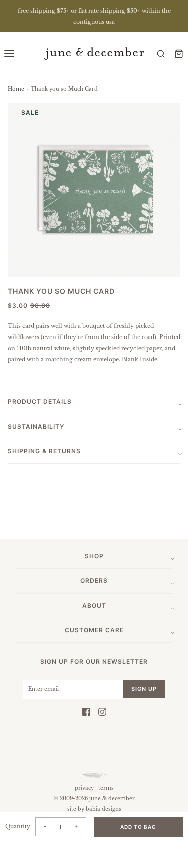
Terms (106, 788)
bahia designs (103, 809)
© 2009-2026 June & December (94, 798)
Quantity (17, 826)
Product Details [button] (40, 401)
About (94, 605)
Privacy (84, 788)
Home (16, 89)
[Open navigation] (9, 53)
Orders (94, 580)
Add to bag (138, 827)
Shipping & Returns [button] (44, 451)
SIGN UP (144, 688)
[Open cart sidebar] (179, 53)
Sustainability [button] (36, 426)
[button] (94, 190)
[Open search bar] (161, 53)
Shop (94, 556)
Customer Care (94, 630)
